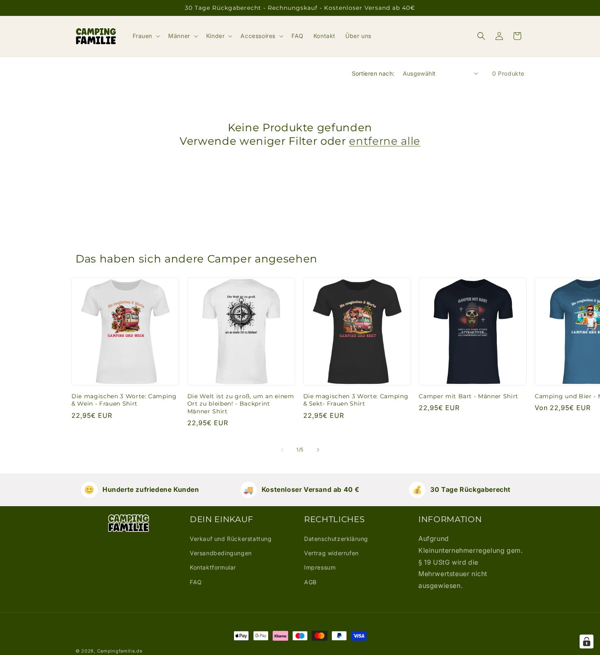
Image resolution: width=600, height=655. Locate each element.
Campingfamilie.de (119, 651)
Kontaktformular (213, 567)
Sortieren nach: (373, 73)
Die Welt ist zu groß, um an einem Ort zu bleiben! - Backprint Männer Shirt (240, 404)
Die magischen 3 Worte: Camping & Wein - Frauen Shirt (124, 400)
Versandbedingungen (221, 553)
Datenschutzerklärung (336, 538)
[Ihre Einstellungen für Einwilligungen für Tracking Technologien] (586, 641)
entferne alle (384, 141)
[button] (146, 36)
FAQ (196, 582)
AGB (310, 582)
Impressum (320, 567)
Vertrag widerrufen (331, 553)
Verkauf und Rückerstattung (231, 538)
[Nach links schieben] (282, 450)
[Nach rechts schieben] (318, 450)
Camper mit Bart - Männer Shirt (468, 396)
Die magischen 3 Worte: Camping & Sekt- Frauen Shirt (356, 400)
